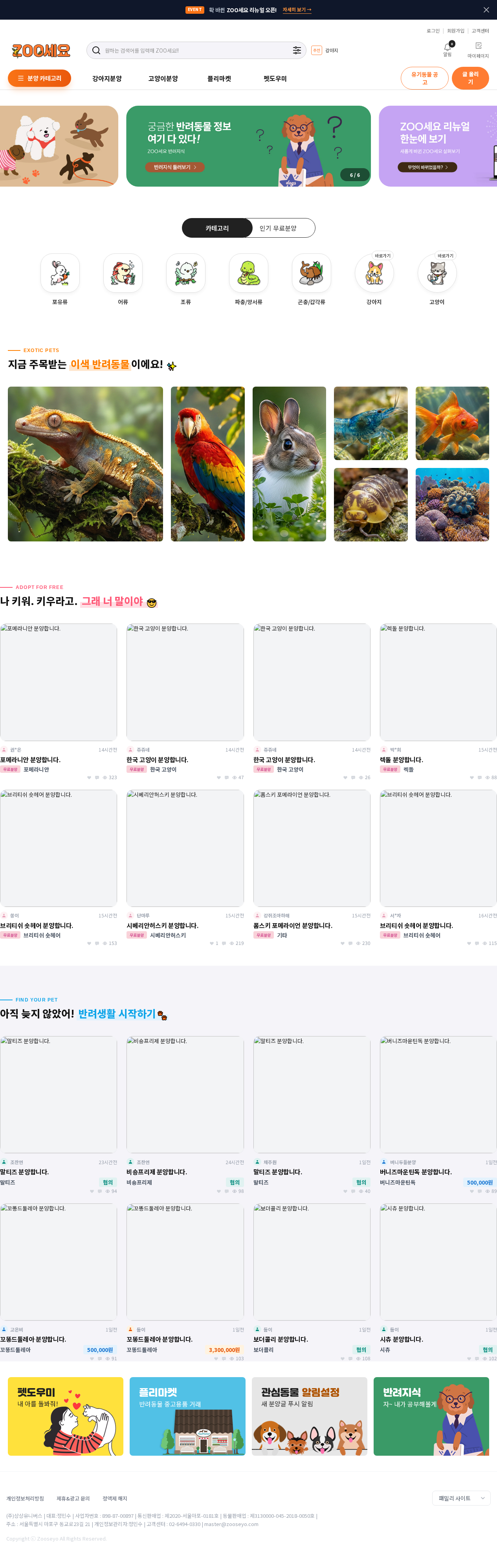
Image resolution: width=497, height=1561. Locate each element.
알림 (447, 49)
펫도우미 (275, 78)
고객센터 (480, 31)
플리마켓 (219, 78)
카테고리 (217, 228)
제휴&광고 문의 (73, 1498)
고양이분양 (163, 78)
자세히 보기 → (297, 9)
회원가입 (455, 31)
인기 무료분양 (278, 228)
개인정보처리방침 (25, 1498)
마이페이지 (478, 55)
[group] (324, 49)
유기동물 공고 (424, 78)
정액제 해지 (115, 1498)
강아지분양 (107, 78)
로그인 (433, 31)
